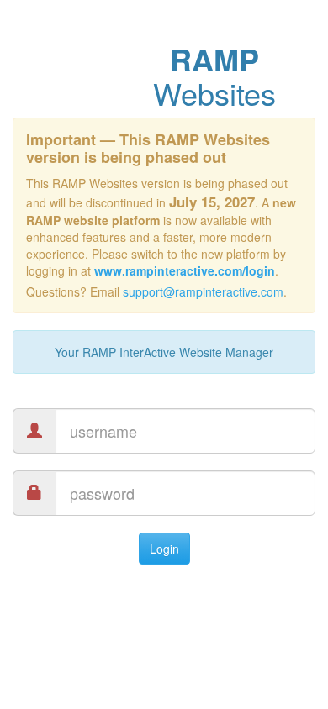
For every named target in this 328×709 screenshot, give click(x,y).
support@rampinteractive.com (203, 291)
